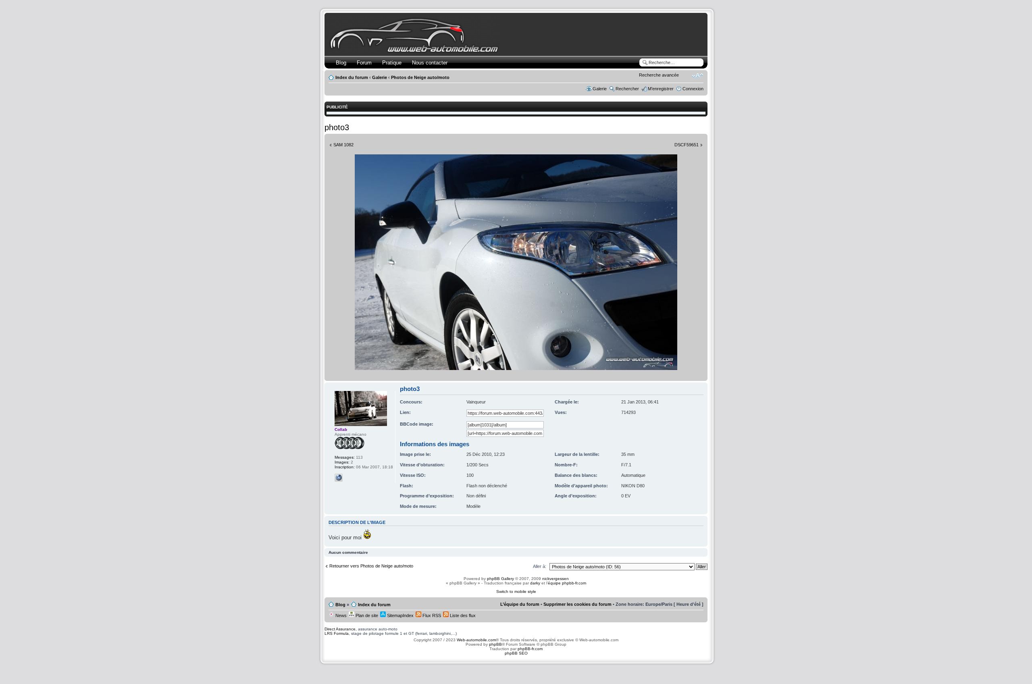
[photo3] (516, 368)
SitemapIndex (400, 615)
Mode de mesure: (418, 506)
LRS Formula (337, 633)
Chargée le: (567, 401)
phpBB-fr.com (530, 649)
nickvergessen (555, 578)
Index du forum (351, 77)
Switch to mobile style (516, 591)
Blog (341, 63)
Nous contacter (429, 63)
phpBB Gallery (500, 578)
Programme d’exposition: (427, 495)
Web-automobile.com (476, 640)
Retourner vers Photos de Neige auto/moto (371, 565)
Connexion (692, 88)
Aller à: (539, 566)
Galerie (379, 77)
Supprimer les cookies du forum (577, 604)
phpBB (495, 644)
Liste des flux (462, 615)
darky (535, 583)
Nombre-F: (566, 464)
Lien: (405, 412)
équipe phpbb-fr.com (567, 583)
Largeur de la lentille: (577, 454)
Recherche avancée (659, 75)
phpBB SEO (516, 653)
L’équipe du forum (519, 604)
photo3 (337, 127)
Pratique (392, 63)
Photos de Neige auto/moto (420, 77)
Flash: (406, 485)
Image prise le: (415, 454)
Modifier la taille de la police (697, 75)
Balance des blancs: (576, 475)
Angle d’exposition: (576, 495)
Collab (341, 429)
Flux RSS (431, 615)
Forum (364, 63)
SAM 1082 (343, 144)
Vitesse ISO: (413, 475)
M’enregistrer (661, 88)
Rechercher (627, 88)
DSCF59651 (686, 144)
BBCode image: (416, 424)
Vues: (561, 412)
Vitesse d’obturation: (422, 464)
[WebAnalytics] (516, 668)
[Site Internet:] (339, 478)
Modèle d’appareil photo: (581, 485)
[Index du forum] (416, 51)
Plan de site (366, 615)
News (340, 615)
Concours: (411, 401)
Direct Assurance (340, 629)
